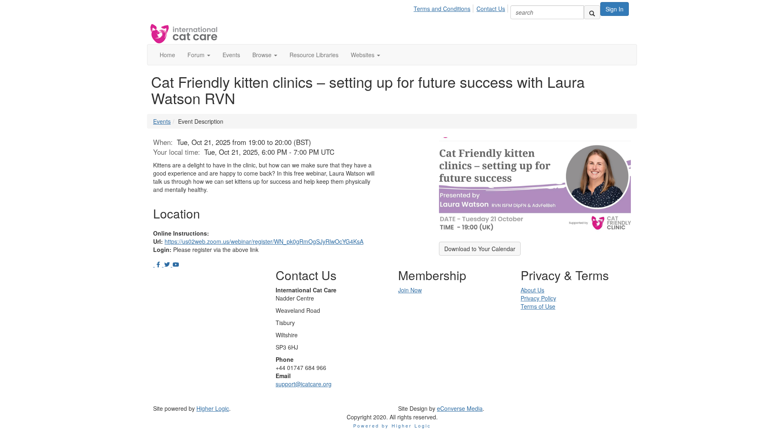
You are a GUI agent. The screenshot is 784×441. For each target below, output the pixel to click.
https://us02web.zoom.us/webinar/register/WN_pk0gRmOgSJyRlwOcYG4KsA (264, 241)
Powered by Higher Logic (392, 425)
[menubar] (461, 7)
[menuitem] (444, 7)
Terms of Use (538, 306)
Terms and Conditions (442, 8)
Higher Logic (212, 408)
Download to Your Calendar (479, 249)
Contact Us (491, 8)
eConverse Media (460, 408)
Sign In (615, 9)
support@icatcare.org (304, 384)
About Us (532, 290)
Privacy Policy (538, 298)
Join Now (410, 290)
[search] (592, 12)
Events (162, 121)
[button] (198, 55)
